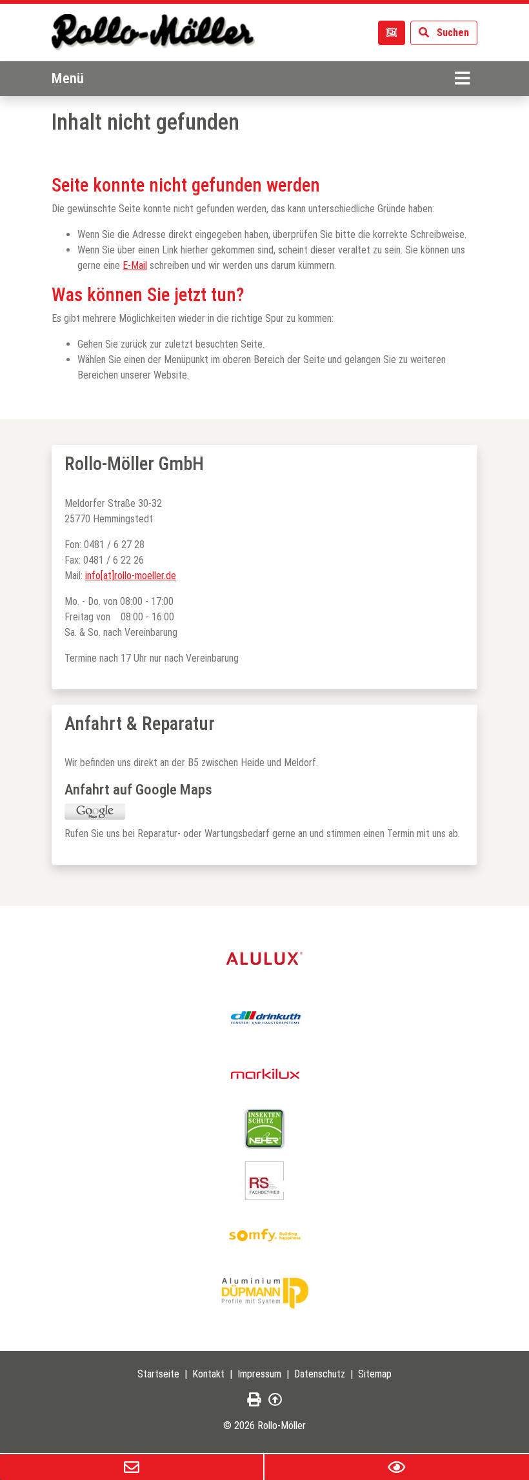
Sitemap (375, 1374)
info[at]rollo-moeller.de (130, 575)
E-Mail (135, 265)
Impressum (259, 1374)
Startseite (158, 1374)
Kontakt (208, 1374)
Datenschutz (319, 1374)
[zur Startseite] (153, 32)
